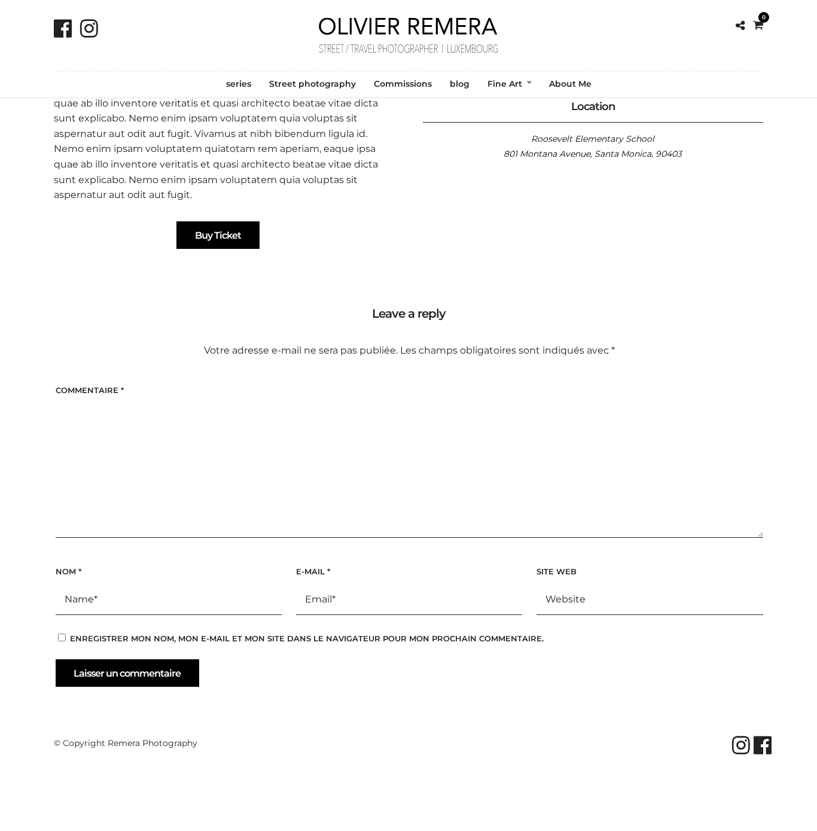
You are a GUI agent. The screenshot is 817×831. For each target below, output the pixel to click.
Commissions (403, 83)
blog (460, 83)
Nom (68, 571)
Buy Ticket (218, 235)
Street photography (312, 83)
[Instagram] (89, 28)
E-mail (313, 571)
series (238, 83)
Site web (556, 571)
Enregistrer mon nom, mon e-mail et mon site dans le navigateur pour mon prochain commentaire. (307, 638)
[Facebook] (63, 28)
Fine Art (504, 83)
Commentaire (90, 390)
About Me (570, 83)
